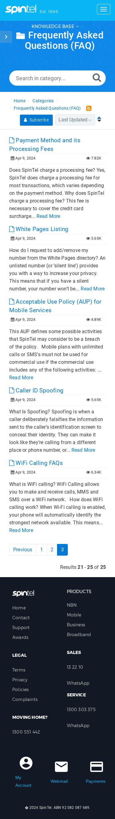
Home (19, 100)
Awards (20, 637)
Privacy (19, 680)
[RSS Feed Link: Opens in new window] (87, 108)
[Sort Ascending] (98, 120)
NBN (72, 605)
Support (21, 627)
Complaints (24, 699)
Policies (20, 689)
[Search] (97, 77)
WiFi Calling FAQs (38, 463)
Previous (23, 550)
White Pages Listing (41, 229)
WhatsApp (78, 683)
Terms (18, 670)
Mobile (74, 615)
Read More (48, 216)
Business (76, 625)
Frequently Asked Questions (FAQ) (47, 108)
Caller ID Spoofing (38, 390)
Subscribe (39, 119)
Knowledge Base (53, 26)
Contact (21, 617)
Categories (43, 100)
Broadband (79, 634)
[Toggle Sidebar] (6, 37)
